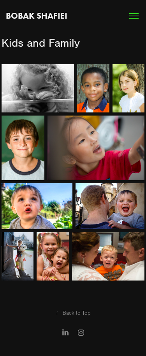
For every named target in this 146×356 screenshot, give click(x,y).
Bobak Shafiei (36, 16)
